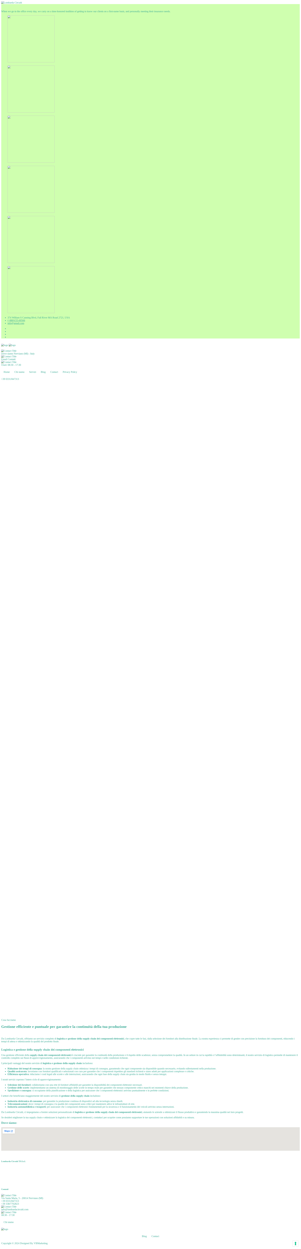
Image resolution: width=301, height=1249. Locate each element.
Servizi (32, 372)
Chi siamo (19, 372)
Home (7, 372)
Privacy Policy (70, 372)
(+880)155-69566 (16, 320)
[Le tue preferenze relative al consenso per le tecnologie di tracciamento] (295, 1243)
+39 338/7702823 (10, 1203)
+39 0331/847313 (10, 1201)
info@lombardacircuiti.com (14, 1209)
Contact (54, 372)
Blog (43, 372)
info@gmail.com (16, 323)
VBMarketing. (41, 1243)
